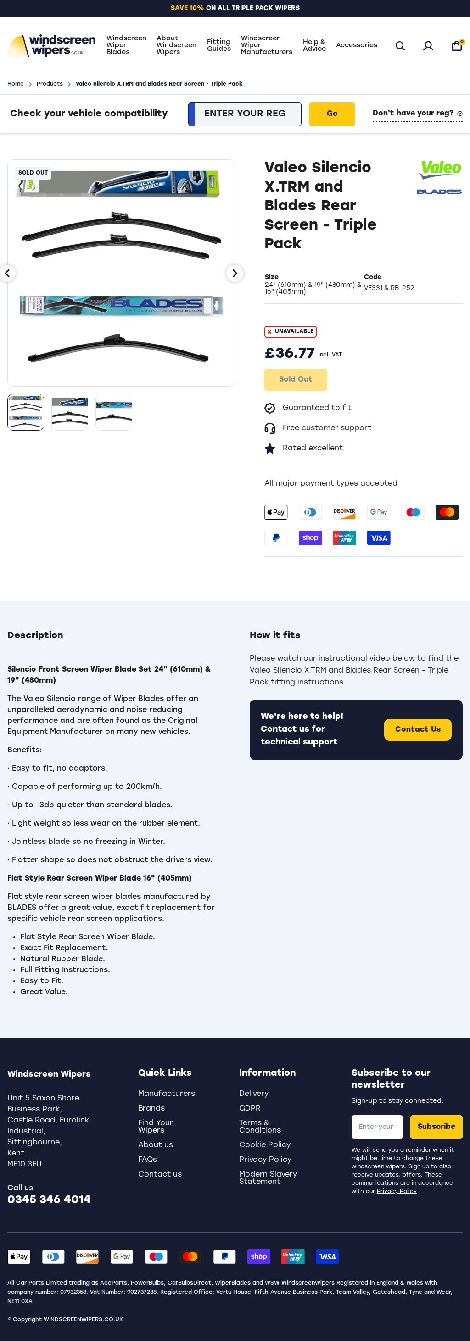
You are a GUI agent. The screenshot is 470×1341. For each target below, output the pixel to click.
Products (50, 84)
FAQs (147, 1160)
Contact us (160, 1174)
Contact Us (418, 729)
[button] (113, 641)
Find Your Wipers (155, 1127)
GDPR (250, 1108)
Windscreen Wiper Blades (126, 45)
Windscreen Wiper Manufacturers (266, 45)
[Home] (51, 45)
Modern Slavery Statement (268, 1178)
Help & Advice (314, 46)
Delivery (254, 1094)
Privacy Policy (397, 1191)
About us (155, 1145)
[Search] (400, 46)
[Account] (428, 46)
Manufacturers (166, 1094)
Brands (151, 1108)
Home (15, 84)
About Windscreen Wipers (176, 45)
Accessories (356, 45)
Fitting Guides (219, 46)
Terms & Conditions (260, 1127)
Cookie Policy (265, 1145)
